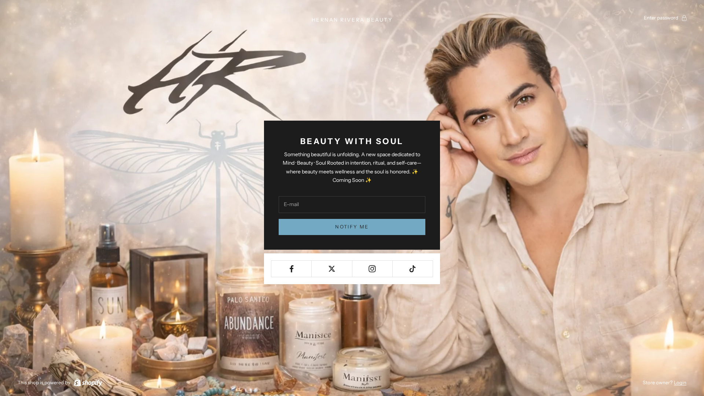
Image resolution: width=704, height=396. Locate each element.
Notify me (351, 227)
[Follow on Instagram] (372, 269)
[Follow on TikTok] (413, 269)
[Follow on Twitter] (332, 269)
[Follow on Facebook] (291, 269)
